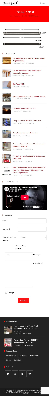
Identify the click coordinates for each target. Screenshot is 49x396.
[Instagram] (15, 373)
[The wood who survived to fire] (6, 109)
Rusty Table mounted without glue (25, 133)
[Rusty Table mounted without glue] (6, 134)
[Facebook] (8, 373)
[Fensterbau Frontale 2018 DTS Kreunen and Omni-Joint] (6, 158)
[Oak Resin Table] (6, 85)
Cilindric (23, 356)
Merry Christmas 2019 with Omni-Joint (27, 121)
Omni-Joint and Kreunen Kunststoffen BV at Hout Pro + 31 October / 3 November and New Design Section (29, 170)
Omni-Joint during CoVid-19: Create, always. (29, 96)
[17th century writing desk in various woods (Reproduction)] (6, 61)
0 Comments (30, 63)
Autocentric (11, 356)
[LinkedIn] (22, 373)
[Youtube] (29, 373)
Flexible (17, 360)
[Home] (10, 16)
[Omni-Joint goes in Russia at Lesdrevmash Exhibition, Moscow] (6, 146)
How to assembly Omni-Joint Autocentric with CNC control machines (26, 328)
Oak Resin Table (19, 84)
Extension (34, 356)
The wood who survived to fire (24, 108)
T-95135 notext (34, 16)
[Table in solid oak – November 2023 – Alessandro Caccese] (6, 73)
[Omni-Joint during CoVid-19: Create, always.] (6, 97)
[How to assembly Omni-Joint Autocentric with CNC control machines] (8, 330)
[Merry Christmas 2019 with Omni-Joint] (6, 122)
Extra (8, 360)
